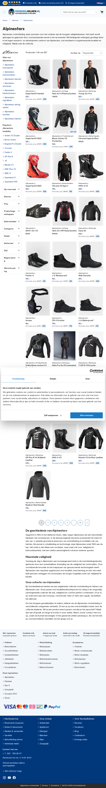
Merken (15, 20)
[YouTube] (9, 778)
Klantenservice (11, 718)
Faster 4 (8, 152)
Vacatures (79, 727)
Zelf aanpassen (51, 415)
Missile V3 (9, 165)
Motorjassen (45, 646)
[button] (101, 3)
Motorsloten (80, 667)
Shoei (7, 698)
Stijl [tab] (5, 250)
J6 (6, 161)
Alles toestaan (86, 415)
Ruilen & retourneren (14, 727)
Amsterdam (44, 723)
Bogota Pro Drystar (13, 144)
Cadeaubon (80, 735)
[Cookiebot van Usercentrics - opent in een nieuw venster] (91, 371)
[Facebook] (14, 778)
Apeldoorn (44, 727)
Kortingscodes (81, 739)
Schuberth (9, 689)
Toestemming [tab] (18, 379)
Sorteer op (75, 53)
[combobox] (80, 12)
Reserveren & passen (14, 723)
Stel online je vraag (13, 771)
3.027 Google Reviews (14, 4)
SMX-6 (8, 173)
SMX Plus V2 (10, 169)
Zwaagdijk (44, 744)
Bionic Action (10, 140)
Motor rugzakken (82, 663)
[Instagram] (4, 778)
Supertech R (10, 177)
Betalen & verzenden (14, 731)
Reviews (78, 723)
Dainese (8, 681)
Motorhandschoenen (49, 659)
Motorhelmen (10, 646)
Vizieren (78, 646)
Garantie (8, 735)
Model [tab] (7, 236)
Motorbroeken (46, 651)
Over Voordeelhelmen (84, 718)
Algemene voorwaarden (29, 785)
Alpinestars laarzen (13, 79)
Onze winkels (45, 718)
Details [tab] (53, 379)
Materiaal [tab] (8, 243)
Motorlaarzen (45, 663)
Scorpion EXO (11, 694)
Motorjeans (45, 655)
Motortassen (80, 659)
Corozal (8, 148)
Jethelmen (9, 659)
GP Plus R (9, 156)
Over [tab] (87, 379)
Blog (77, 731)
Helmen (8, 642)
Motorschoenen (47, 667)
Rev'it (7, 685)
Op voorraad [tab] (10, 189)
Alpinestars (28, 20)
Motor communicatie (83, 651)
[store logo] (24, 12)
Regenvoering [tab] (10, 259)
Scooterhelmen (11, 651)
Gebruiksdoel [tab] (10, 221)
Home (5, 20)
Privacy (45, 785)
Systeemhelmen (11, 655)
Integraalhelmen (11, 663)
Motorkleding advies (14, 739)
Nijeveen (43, 735)
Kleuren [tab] (7, 196)
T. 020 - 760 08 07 (13, 753)
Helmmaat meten (12, 744)
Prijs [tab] (6, 204)
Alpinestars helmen (13, 119)
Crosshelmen (10, 667)
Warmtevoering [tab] (10, 269)
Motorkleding (46, 642)
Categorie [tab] (8, 228)
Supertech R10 (11, 182)
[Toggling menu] (4, 12)
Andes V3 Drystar (12, 135)
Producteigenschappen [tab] (9, 212)
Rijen (42, 739)
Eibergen (44, 731)
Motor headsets (81, 655)
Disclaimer (55, 785)
